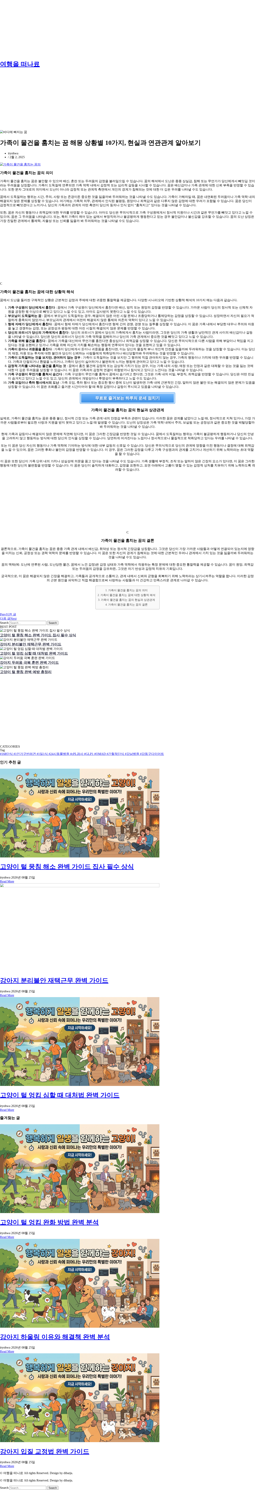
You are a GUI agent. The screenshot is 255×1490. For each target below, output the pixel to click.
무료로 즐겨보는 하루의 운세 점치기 (127, 398)
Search (4, 622)
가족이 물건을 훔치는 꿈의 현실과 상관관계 (128, 599)
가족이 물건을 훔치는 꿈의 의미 (128, 590)
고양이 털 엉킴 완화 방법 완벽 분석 (49, 1222)
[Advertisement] (119, 28)
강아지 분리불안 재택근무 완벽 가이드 (30, 644)
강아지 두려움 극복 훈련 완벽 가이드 (29, 663)
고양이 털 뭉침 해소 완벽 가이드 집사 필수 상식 (38, 635)
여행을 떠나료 (20, 64)
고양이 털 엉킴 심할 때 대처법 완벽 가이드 (34, 653)
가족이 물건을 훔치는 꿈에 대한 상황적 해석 (127, 595)
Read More (7, 881)
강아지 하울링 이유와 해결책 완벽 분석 (55, 1336)
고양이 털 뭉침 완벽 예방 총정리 (26, 672)
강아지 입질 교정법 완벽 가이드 (44, 1451)
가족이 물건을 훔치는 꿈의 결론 (128, 604)
